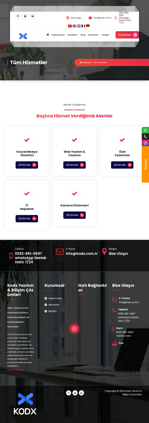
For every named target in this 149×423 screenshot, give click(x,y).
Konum (146, 164)
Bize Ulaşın (125, 34)
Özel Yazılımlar (122, 153)
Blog (83, 34)
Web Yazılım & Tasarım (74, 153)
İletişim (105, 34)
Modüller (72, 34)
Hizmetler (93, 34)
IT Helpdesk (27, 207)
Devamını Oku (15, 370)
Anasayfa (86, 62)
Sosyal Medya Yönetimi (26, 153)
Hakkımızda (58, 34)
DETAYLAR (24, 165)
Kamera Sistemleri (75, 205)
